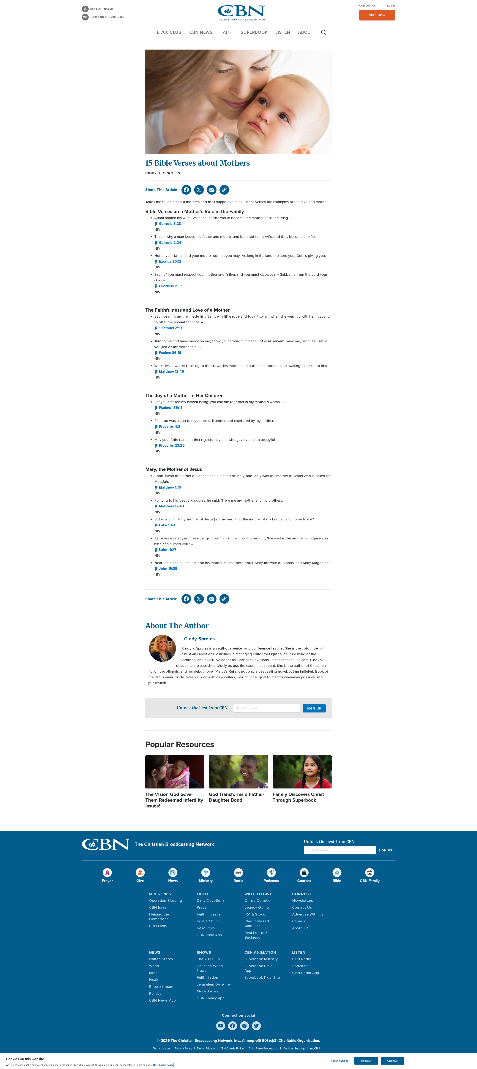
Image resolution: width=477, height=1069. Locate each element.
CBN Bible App (209, 935)
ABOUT (305, 32)
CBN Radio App (305, 973)
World (154, 966)
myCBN (315, 1048)
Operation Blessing (165, 900)
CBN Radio (301, 959)
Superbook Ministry (261, 959)
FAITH (226, 32)
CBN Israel (158, 907)
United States (161, 959)
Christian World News (210, 968)
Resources (206, 928)
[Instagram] (244, 1025)
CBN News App (162, 1000)
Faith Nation (207, 977)
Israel (153, 973)
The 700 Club (166, 32)
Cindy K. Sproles (162, 173)
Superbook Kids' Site (262, 977)
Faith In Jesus (209, 914)
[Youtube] (220, 1025)
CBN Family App (211, 998)
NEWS (154, 952)
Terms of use (161, 1048)
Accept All (392, 1060)
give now (377, 15)
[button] (167, 223)
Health (155, 980)
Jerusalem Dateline (213, 984)
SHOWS (204, 952)
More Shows (207, 991)
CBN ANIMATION (260, 952)
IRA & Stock (254, 914)
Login (391, 6)
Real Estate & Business (256, 935)
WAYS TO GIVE (258, 894)
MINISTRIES (160, 894)
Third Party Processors (263, 1048)
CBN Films (158, 926)
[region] (238, 1061)
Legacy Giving (256, 907)
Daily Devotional (211, 900)
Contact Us (367, 6)
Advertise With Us (307, 914)
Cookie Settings (339, 1060)
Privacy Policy (183, 1048)
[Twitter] (199, 190)
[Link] (224, 190)
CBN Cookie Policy (232, 1048)
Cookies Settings (294, 1048)
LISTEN (282, 32)
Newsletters (302, 900)
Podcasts (300, 966)
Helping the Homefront (159, 916)
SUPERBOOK (254, 32)
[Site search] (323, 34)
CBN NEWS (201, 32)
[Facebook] (186, 190)
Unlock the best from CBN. (202, 708)
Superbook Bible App (258, 968)
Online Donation (258, 900)
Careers (299, 921)
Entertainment (161, 986)
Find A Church (209, 921)
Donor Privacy (206, 1048)
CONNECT (302, 894)
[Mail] (212, 190)
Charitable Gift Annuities (256, 923)
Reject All (366, 1060)
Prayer (202, 907)
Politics (155, 993)
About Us (300, 928)
